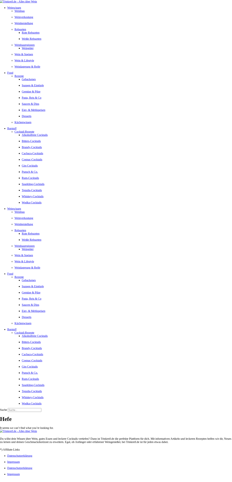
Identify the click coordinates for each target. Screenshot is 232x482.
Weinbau (19, 10)
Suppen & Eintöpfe (33, 85)
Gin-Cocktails (30, 165)
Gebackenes (29, 79)
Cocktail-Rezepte (24, 131)
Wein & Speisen (23, 54)
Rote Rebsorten (31, 32)
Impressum (13, 461)
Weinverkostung (23, 17)
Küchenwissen (22, 122)
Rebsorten (20, 29)
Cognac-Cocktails (32, 159)
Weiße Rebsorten (31, 38)
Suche (3, 409)
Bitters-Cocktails (31, 141)
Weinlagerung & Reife (27, 66)
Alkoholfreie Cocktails (35, 134)
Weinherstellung (23, 23)
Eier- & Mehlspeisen (33, 110)
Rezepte (19, 76)
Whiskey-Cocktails (33, 196)
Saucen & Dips (30, 103)
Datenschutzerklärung (19, 455)
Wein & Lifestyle (24, 60)
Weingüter (28, 48)
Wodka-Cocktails (32, 202)
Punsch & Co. (30, 171)
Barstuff (11, 128)
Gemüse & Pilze (31, 91)
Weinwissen (14, 7)
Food (10, 72)
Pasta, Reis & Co (31, 97)
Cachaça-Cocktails (32, 153)
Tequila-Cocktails (32, 190)
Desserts (26, 116)
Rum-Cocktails (30, 177)
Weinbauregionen (24, 44)
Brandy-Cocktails (32, 147)
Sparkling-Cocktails (33, 184)
